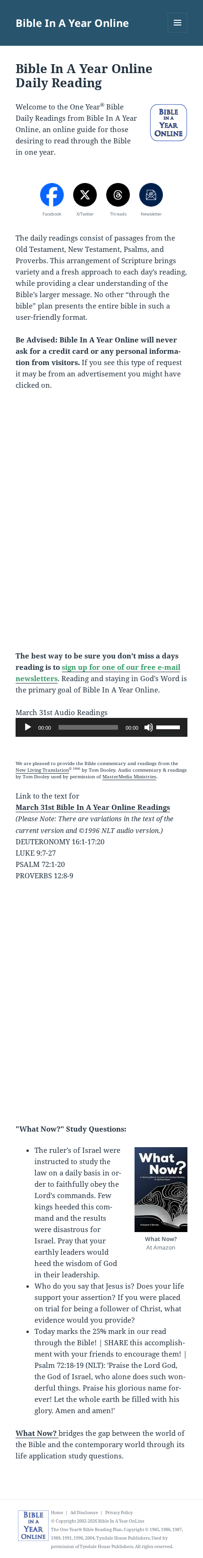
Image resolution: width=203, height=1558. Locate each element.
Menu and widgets (177, 32)
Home (57, 1512)
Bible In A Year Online (72, 23)
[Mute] (148, 727)
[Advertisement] (101, 526)
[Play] (28, 727)
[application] (101, 727)
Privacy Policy (119, 1512)
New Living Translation (42, 770)
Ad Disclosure (84, 1512)
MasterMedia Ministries (129, 777)
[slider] (169, 726)
